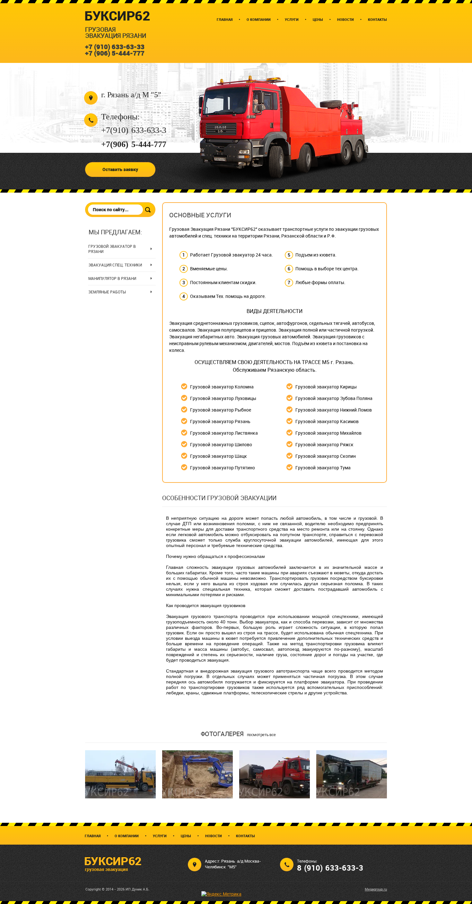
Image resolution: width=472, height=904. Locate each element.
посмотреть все (261, 735)
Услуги (160, 835)
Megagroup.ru (376, 889)
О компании (127, 835)
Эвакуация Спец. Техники (115, 264)
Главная (93, 835)
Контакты (245, 835)
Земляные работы (107, 291)
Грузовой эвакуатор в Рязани (112, 249)
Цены (186, 835)
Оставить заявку (120, 169)
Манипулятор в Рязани (112, 278)
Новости (213, 835)
